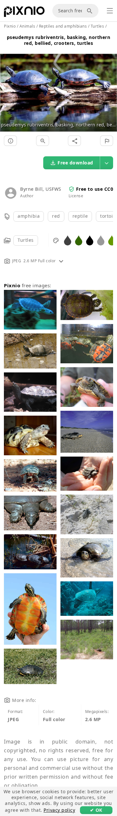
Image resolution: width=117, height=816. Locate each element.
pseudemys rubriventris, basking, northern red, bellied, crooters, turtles (58, 40)
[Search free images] (90, 10)
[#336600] (78, 240)
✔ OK (96, 810)
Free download (75, 163)
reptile (80, 216)
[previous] (7, 85)
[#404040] (67, 240)
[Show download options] (106, 162)
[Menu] (110, 11)
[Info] (10, 141)
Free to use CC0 (94, 189)
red (56, 216)
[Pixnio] (24, 12)
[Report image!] (106, 141)
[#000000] (89, 240)
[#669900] (112, 240)
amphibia (29, 216)
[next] (109, 85)
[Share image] (74, 141)
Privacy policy (59, 810)
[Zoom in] (42, 141)
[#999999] (101, 240)
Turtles (26, 240)
